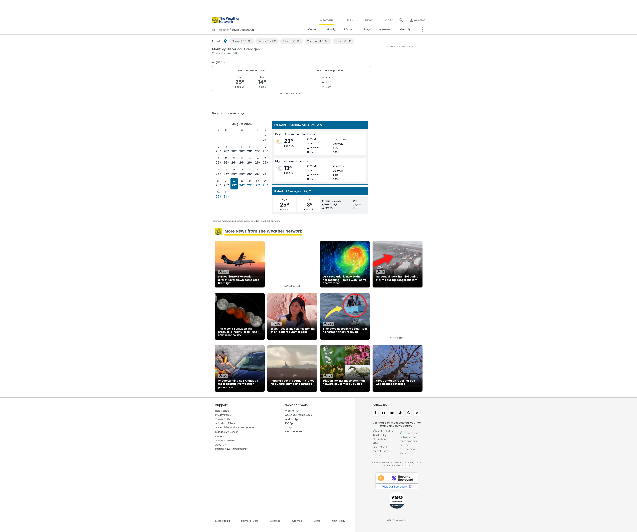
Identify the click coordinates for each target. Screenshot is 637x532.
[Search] (401, 20)
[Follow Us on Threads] (409, 413)
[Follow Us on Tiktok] (400, 413)
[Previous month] (228, 124)
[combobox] (219, 62)
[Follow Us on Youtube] (392, 413)
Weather (224, 29)
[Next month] (256, 124)
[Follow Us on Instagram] (384, 413)
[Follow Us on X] (417, 413)
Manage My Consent (227, 431)
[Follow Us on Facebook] (375, 413)
